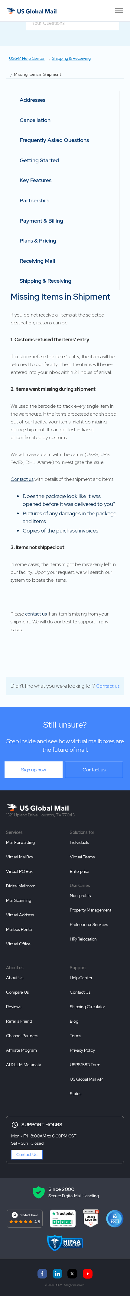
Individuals (79, 842)
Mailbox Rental (19, 929)
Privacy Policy (82, 1050)
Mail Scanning (18, 900)
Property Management (90, 910)
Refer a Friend (19, 1021)
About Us (14, 977)
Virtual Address (20, 915)
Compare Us (17, 992)
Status (75, 1093)
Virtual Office (18, 944)
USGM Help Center (27, 58)
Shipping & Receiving (71, 58)
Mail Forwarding (20, 842)
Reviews (13, 1006)
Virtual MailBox (19, 857)
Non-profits (80, 895)
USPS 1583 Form (85, 1064)
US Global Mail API (86, 1079)
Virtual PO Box (19, 871)
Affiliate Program (21, 1050)
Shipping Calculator (87, 1006)
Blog (74, 1021)
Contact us (22, 479)
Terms (75, 1035)
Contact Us (80, 992)
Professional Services (89, 924)
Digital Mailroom (20, 886)
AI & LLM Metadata (23, 1064)
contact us (36, 614)
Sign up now (33, 770)
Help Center (81, 977)
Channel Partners (22, 1035)
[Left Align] (119, 11)
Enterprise (79, 871)
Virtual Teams (82, 857)
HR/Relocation (83, 939)
